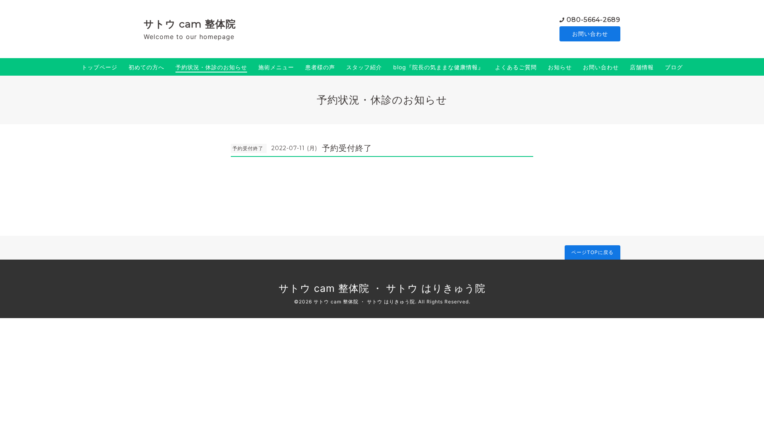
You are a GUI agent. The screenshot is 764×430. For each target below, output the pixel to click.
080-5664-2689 (593, 19)
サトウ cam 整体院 (190, 24)
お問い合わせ (590, 33)
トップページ (99, 67)
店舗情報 (642, 67)
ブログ (674, 67)
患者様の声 (320, 67)
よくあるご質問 (516, 67)
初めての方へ (146, 67)
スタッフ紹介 (364, 67)
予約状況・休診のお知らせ (211, 67)
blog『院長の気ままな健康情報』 (438, 67)
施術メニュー (276, 67)
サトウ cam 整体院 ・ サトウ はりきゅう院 (382, 288)
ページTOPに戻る (592, 252)
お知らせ (560, 67)
